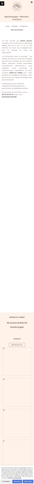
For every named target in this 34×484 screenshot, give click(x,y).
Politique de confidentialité (14, 478)
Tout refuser (17, 481)
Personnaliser (6, 481)
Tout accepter (28, 481)
